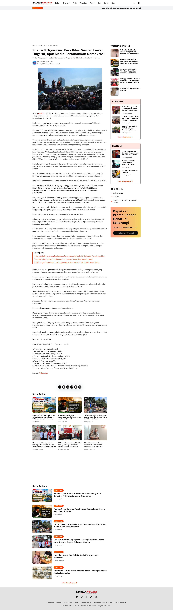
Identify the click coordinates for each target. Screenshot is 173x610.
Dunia (106, 3)
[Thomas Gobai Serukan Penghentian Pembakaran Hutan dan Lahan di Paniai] (69, 405)
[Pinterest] (75, 387)
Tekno (92, 3)
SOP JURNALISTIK (108, 602)
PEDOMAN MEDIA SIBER (71, 602)
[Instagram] (77, 597)
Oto (99, 3)
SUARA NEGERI (78, 606)
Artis (75, 3)
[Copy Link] (59, 387)
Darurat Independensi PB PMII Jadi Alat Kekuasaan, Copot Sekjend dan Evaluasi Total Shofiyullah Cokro (130, 128)
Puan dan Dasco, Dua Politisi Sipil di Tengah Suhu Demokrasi (76, 556)
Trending (83, 3)
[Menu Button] (139, 3)
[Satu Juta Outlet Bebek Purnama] (116, 174)
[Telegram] (71, 387)
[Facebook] (63, 387)
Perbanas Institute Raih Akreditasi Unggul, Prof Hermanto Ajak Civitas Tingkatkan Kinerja (128, 71)
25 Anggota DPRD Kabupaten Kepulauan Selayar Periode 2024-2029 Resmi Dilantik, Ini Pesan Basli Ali (130, 80)
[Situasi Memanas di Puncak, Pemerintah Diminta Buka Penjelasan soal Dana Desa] (95, 432)
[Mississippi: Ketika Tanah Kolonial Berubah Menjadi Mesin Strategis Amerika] (42, 572)
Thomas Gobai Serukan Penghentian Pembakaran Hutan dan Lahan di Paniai (63, 259)
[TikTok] (86, 597)
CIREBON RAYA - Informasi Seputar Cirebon (125, 201)
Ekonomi (66, 3)
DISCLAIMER (85, 602)
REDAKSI (58, 602)
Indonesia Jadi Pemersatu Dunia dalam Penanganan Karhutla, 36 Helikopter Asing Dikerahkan (125, 8)
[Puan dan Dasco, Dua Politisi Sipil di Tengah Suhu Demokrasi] (42, 557)
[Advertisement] (86, 27)
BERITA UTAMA (58, 490)
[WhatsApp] (79, 387)
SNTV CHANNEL (121, 602)
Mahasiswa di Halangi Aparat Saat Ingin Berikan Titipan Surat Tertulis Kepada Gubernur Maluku (44, 444)
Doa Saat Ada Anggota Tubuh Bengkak (130, 89)
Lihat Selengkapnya (68, 583)
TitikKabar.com (118, 193)
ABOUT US (50, 602)
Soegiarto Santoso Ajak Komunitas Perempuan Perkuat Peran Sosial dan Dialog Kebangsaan (130, 118)
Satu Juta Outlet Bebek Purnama (130, 171)
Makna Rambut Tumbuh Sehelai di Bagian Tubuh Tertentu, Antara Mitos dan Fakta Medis (129, 52)
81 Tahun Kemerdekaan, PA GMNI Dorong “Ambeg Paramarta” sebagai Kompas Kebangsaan (69, 444)
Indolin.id (116, 197)
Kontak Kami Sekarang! (126, 233)
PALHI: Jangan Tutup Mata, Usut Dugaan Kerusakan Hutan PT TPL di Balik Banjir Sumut (67, 262)
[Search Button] (134, 3)
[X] (67, 387)
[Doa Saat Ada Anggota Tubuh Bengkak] (115, 92)
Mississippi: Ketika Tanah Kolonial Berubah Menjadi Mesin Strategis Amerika (80, 571)
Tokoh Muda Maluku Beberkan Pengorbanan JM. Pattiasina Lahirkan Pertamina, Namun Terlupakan (130, 153)
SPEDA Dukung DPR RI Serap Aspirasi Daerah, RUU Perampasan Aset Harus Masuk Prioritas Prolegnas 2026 (129, 108)
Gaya (113, 3)
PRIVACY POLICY (95, 602)
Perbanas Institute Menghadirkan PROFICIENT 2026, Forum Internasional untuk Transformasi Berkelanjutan (129, 162)
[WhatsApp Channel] (96, 597)
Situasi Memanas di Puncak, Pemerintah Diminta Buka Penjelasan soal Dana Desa (93, 444)
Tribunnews (44, 373)
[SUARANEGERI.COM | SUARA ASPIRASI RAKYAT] (42, 3)
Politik (57, 3)
